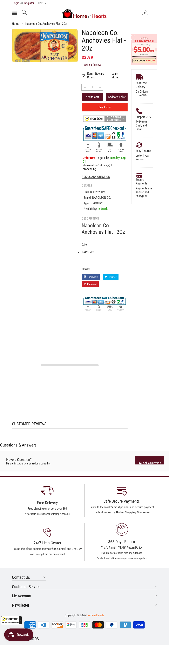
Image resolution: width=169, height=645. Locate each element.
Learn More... (115, 75)
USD (40, 3)
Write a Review (92, 65)
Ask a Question (151, 462)
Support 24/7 (143, 117)
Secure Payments (141, 181)
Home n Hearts (95, 615)
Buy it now (105, 107)
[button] (11, 620)
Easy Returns (143, 151)
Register (27, 3)
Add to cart (92, 97)
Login (16, 3)
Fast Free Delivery (141, 85)
